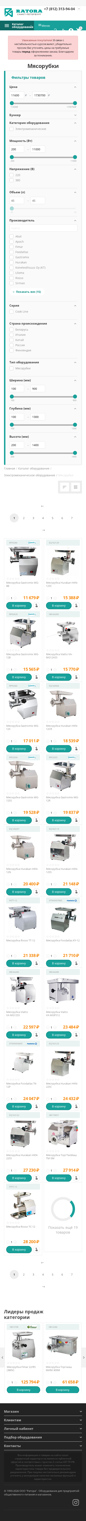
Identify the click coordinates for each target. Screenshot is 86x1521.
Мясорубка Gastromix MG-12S (22, 727)
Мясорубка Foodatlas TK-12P (21, 1085)
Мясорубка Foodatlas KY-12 (63, 940)
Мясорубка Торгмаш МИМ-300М (59, 1369)
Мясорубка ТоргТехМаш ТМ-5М (61, 1157)
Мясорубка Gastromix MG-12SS (22, 799)
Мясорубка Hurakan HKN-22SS (22, 1157)
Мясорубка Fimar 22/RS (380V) (21, 1369)
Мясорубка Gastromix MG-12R (62, 799)
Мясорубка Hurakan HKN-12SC (62, 584)
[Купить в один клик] (36, 605)
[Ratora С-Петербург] (23, 12)
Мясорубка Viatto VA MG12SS (17, 1014)
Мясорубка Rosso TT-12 (20, 940)
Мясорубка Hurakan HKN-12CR (62, 727)
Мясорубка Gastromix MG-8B (22, 584)
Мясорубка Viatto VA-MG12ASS (59, 656)
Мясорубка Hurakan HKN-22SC (62, 1085)
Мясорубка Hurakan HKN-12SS (62, 870)
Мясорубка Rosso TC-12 (20, 1226)
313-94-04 (59, 9)
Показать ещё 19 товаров (63, 1230)
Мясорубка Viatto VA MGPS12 (57, 1014)
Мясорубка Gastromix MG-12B (22, 656)
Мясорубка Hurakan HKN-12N (22, 870)
